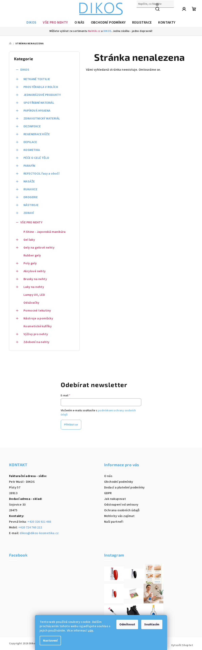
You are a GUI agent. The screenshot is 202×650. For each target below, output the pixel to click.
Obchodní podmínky (118, 482)
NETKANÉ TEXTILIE (36, 79)
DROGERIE (30, 197)
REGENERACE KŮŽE (36, 134)
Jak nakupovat (115, 499)
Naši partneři (113, 522)
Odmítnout (127, 624)
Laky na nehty (33, 287)
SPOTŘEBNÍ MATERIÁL (38, 103)
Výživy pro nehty (35, 334)
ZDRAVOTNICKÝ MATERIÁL (41, 118)
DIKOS (107, 31)
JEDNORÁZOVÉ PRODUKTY (42, 95)
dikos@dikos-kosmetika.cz (39, 533)
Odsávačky (31, 302)
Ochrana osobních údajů (122, 510)
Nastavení (50, 640)
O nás (108, 476)
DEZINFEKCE (32, 126)
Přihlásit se (71, 425)
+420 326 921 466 (39, 522)
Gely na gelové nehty (38, 247)
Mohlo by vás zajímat (119, 516)
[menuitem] (31, 23)
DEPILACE (30, 142)
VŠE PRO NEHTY (31, 222)
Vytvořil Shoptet (182, 645)
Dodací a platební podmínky (124, 487)
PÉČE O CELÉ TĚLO (36, 158)
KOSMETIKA (31, 150)
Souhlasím (151, 624)
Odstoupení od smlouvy (121, 504)
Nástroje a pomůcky (38, 318)
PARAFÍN (29, 166)
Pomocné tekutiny (37, 310)
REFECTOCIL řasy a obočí (41, 173)
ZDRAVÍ (28, 213)
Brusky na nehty (35, 279)
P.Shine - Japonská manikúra (44, 232)
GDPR (108, 493)
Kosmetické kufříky (37, 326)
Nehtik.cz (94, 31)
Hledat (142, 12)
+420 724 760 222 (30, 527)
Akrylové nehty (34, 271)
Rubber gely (32, 255)
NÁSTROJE (30, 205)
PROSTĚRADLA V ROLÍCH (40, 87)
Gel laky (29, 240)
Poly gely (30, 263)
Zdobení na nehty (36, 342)
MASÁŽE (29, 181)
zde (90, 630)
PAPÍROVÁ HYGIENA (36, 110)
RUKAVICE (30, 189)
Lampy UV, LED (34, 295)
